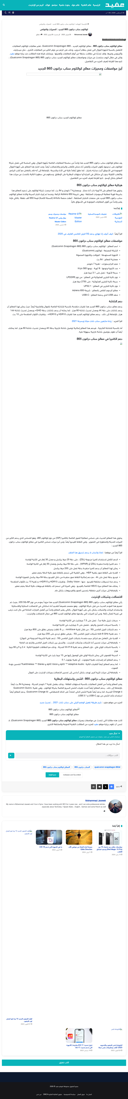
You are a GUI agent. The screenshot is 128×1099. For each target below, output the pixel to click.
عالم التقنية (86, 5)
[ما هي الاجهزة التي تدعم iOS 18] (49, 837)
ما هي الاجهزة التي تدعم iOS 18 (51, 847)
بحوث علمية (64, 5)
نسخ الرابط (52, 775)
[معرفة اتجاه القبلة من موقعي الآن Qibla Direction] (79, 837)
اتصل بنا (89, 1095)
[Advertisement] (64, 140)
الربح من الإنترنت (36, 5)
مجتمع (54, 5)
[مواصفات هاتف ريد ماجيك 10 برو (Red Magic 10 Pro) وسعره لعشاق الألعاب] (109, 837)
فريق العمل (81, 1095)
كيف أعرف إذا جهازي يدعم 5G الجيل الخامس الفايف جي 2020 (85, 234)
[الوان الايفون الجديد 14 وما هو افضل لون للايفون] (19, 923)
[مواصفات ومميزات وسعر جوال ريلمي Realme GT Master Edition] (75, 218)
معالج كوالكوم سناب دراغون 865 (56, 767)
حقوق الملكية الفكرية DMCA (52, 1095)
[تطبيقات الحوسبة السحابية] (115, 218)
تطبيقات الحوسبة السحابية (97, 214)
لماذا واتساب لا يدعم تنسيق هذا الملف (85, 552)
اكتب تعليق (64, 1062)
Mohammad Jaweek (81, 35)
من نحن (39, 1095)
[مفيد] (115, 5)
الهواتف (78, 24)
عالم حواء (76, 5)
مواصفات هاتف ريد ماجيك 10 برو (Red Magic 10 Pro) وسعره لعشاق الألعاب (109, 849)
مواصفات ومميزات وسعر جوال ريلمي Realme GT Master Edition (57, 218)
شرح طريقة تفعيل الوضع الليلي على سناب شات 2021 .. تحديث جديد (71, 702)
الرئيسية (96, 5)
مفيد (12, 54)
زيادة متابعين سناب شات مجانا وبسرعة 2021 (92, 321)
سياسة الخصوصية (70, 1095)
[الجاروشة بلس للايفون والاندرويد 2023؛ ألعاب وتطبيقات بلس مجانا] (109, 1035)
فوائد (47, 5)
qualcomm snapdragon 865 (106, 767)
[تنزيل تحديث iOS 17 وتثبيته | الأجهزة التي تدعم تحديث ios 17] (79, 1035)
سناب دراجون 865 (81, 767)
